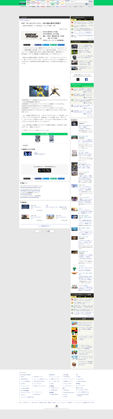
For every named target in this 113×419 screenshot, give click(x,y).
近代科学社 (51, 392)
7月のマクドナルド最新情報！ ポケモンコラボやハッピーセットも (84, 319)
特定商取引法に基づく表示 (88, 402)
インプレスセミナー (38, 383)
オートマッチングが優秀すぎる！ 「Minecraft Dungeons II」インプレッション (85, 141)
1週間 (85, 19)
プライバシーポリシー (61, 402)
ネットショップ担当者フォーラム (41, 379)
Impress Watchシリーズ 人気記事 (82, 294)
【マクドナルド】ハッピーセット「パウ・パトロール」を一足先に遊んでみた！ (85, 352)
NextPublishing (37, 394)
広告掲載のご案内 (42, 402)
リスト (32, 44)
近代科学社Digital (54, 394)
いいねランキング (88, 86)
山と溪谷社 (51, 386)
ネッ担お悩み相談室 (25, 388)
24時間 (79, 19)
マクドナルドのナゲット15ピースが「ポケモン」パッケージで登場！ (85, 338)
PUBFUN (78, 383)
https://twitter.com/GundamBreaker (29, 197)
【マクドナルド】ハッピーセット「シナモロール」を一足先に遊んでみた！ (85, 358)
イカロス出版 (65, 374)
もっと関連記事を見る (43, 226)
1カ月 (91, 19)
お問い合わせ (34, 402)
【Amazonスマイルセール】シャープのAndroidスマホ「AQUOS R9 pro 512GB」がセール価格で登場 (83, 23)
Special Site (77, 41)
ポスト (28, 44)
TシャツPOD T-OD (55, 381)
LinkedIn (62, 44)
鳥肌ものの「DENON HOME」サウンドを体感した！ (84, 52)
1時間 (73, 19)
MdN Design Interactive (69, 392)
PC (53, 6)
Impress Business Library (39, 381)
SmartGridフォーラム (38, 376)
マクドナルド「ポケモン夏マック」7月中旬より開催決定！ (85, 329)
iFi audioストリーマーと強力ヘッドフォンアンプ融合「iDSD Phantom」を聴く (85, 62)
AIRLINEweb (67, 376)
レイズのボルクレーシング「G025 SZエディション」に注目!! (85, 68)
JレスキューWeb (67, 383)
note (54, 44)
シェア (39, 44)
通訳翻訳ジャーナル (68, 381)
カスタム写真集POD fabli (83, 392)
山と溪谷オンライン (55, 387)
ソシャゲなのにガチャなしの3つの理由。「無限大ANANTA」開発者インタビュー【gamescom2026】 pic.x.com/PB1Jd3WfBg (82, 106)
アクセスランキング (79, 17)
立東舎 (52, 383)
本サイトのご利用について (24, 402)
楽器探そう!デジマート (55, 379)
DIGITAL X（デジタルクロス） (40, 386)
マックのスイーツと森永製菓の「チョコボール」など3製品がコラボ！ (85, 363)
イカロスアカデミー (68, 386)
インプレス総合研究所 (25, 381)
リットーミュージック (55, 376)
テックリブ (65, 394)
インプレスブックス (38, 392)
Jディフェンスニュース (69, 379)
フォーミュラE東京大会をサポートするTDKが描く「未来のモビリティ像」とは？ (85, 46)
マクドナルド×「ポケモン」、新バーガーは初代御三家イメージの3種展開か (85, 347)
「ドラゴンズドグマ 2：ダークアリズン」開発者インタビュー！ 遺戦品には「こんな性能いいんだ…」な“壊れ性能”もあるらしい (85, 234)
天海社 (79, 376)
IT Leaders (23, 383)
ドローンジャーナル (25, 386)
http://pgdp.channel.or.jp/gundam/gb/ (30, 190)
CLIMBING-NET (54, 390)
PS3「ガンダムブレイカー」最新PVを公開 (56, 207)
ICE (77, 374)
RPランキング (76, 86)
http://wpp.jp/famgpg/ (26, 194)
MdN (64, 388)
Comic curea (80, 379)
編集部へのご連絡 (51, 402)
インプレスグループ (77, 402)
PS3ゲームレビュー (39, 154)
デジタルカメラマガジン (26, 392)
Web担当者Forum (24, 379)
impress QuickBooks (82, 381)
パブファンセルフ (81, 385)
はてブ (47, 44)
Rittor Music (52, 374)
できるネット (23, 394)
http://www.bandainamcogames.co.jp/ (30, 187)
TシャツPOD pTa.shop (83, 389)
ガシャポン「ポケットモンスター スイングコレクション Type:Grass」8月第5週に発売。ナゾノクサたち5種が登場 (85, 270)
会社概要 (69, 402)
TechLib (65, 396)
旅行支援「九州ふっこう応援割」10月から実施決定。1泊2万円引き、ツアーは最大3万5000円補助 (83, 307)
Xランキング (77, 84)
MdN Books (66, 390)
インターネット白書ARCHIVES (27, 397)
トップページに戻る (44, 231)
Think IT (22, 376)
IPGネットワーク (79, 387)
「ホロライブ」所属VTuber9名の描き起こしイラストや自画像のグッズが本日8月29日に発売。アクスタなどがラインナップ (83, 30)
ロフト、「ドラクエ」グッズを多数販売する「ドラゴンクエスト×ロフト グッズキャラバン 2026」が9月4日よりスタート (83, 33)
